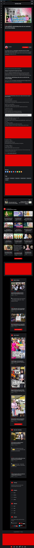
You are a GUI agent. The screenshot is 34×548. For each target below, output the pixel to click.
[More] (21, 172)
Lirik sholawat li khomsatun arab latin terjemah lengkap (18, 230)
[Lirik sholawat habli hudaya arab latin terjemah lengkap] (18, 213)
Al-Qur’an (15, 497)
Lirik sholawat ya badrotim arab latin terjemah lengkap (8, 241)
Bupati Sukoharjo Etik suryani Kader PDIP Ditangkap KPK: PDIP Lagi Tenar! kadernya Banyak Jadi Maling (18, 391)
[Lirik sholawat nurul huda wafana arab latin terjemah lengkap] (28, 225)
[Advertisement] (18, 37)
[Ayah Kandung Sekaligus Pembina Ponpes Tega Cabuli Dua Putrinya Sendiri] (18, 286)
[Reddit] (9, 172)
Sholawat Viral (29, 178)
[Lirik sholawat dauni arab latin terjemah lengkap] (8, 213)
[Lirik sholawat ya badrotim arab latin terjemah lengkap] (8, 236)
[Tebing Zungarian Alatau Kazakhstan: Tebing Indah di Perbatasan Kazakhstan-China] (18, 467)
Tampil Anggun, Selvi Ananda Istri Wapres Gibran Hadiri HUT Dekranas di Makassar (18, 362)
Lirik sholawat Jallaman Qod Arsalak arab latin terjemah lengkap (8, 253)
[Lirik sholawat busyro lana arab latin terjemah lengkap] (28, 236)
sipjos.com (18, 3)
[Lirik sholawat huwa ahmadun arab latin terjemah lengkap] (28, 247)
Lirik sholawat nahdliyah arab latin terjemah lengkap (18, 241)
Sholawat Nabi (17, 178)
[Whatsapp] (19, 172)
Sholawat (8, 217)
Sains (12, 441)
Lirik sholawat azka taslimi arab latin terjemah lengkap (28, 219)
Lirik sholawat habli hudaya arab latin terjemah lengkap (18, 219)
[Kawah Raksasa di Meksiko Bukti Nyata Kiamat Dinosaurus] (18, 436)
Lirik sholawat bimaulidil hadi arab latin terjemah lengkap (18, 254)
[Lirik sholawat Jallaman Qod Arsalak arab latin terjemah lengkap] (8, 247)
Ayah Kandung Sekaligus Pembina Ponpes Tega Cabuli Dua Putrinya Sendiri (17, 293)
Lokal (15, 291)
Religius (15, 499)
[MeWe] (15, 172)
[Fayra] (6, 47)
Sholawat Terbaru (23, 178)
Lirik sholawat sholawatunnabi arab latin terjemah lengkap (8, 230)
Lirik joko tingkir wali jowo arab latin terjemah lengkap (23, 202)
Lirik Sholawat (12, 178)
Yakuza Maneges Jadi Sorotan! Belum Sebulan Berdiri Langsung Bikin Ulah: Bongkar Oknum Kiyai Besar (18, 309)
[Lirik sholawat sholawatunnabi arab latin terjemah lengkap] (8, 225)
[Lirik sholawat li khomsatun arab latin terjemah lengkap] (18, 225)
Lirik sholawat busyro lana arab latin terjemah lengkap (28, 241)
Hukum (12, 291)
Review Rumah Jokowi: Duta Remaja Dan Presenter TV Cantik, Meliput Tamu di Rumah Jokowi (17, 419)
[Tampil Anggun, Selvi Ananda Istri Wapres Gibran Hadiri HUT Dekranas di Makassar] (18, 348)
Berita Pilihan (7, 178)
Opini (15, 417)
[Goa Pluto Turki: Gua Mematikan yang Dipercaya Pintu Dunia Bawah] (18, 452)
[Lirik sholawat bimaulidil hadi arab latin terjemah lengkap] (18, 248)
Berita (14, 492)
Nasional (17, 291)
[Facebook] (5, 172)
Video (14, 508)
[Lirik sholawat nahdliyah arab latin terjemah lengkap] (18, 236)
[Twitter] (7, 172)
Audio (14, 510)
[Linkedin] (11, 172)
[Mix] (17, 172)
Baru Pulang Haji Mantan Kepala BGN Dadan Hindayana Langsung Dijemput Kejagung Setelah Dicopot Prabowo (18, 325)
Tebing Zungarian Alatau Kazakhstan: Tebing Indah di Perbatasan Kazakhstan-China (18, 474)
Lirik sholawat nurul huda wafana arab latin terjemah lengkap (28, 230)
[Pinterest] (13, 172)
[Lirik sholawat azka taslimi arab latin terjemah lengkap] (28, 213)
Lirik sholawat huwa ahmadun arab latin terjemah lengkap (28, 253)
